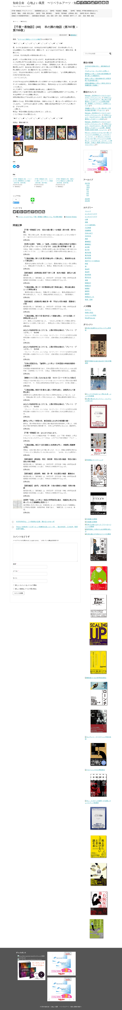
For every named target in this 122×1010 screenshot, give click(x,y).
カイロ (20, 217)
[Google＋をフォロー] (85, 2)
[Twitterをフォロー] (78, 2)
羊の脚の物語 (57, 217)
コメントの (90, 315)
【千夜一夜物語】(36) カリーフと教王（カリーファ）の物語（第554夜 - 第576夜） (43, 181)
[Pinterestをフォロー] (96, 2)
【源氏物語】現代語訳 (38, 16)
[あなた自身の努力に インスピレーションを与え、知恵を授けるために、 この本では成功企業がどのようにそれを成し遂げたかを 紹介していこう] (98, 401)
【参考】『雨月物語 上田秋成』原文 (66, 13)
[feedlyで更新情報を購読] (103, 2)
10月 (88, 187)
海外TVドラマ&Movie (92, 261)
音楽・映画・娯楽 (88, 16)
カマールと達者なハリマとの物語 (29, 39)
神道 (86, 263)
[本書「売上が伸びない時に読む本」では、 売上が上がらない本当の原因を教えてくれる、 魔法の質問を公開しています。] (98, 859)
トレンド (88, 211)
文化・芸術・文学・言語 (54, 16)
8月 (87, 189)
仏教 (86, 219)
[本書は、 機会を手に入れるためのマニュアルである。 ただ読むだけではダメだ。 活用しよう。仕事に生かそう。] (98, 590)
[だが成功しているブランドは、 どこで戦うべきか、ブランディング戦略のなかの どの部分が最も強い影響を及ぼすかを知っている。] (98, 619)
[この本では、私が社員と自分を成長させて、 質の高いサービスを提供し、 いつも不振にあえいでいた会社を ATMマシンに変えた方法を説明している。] (98, 330)
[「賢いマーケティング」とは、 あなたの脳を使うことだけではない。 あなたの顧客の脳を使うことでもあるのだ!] (98, 675)
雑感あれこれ (89, 297)
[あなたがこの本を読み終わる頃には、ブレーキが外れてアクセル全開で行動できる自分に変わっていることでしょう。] (98, 363)
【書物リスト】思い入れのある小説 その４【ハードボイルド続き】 (50, 378)
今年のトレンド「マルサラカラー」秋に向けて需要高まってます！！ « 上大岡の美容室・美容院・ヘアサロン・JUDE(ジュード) (98, 101)
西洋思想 (88, 274)
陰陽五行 (88, 283)
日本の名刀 (89, 233)
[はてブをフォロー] (89, 2)
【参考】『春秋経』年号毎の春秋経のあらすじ (84, 11)
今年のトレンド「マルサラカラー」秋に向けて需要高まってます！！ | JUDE (98, 117)
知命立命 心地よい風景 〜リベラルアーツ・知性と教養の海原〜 (56, 2)
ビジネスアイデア (91, 214)
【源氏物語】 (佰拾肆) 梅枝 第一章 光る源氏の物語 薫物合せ (49, 474)
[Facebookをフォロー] (81, 2)
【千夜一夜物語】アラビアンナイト (21, 11)
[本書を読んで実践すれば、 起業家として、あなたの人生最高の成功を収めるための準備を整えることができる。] (98, 734)
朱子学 (87, 250)
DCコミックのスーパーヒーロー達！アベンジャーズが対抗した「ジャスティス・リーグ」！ (98, 134)
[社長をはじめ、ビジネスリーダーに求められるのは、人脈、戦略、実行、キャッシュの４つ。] (98, 647)
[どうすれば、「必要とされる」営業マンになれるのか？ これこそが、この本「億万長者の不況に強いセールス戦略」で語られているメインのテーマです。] (98, 429)
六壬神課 (88, 228)
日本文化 (88, 236)
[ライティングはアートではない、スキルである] (98, 739)
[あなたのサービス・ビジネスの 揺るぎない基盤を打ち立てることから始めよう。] (98, 526)
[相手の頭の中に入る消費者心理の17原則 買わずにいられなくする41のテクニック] (98, 391)
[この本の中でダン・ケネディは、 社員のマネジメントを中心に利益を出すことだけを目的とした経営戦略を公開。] (98, 358)
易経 (86, 239)
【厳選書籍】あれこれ (41, 11)
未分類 (87, 247)
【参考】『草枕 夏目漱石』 (44, 13)
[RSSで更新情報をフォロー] (107, 2)
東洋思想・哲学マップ (70, 16)
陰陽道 (87, 288)
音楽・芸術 (89, 299)
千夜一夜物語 (38, 217)
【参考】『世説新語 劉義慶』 (58, 11)
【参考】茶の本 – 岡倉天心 (87, 13)
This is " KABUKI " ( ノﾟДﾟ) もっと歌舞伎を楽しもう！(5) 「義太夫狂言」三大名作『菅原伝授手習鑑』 (47, 528)
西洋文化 (88, 277)
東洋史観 (88, 252)
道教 (86, 280)
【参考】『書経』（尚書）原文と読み (22, 13)
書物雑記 (74, 35)
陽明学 (87, 291)
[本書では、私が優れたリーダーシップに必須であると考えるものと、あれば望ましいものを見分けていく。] (98, 534)
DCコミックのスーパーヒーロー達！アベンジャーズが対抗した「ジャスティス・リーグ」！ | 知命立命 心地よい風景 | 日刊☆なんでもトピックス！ (98, 140)
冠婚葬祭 (88, 230)
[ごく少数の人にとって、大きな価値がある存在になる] (94, 460)
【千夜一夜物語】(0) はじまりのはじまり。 (40, 433)
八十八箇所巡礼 (90, 225)
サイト (15, 578)
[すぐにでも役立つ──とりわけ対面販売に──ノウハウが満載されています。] (95, 770)
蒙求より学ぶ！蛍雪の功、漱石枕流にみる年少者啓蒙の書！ (46, 421)
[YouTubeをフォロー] (99, 2)
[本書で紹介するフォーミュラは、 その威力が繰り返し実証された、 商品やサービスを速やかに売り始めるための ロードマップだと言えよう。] (98, 706)
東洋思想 (88, 258)
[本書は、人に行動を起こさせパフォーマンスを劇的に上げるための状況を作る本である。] (98, 516)
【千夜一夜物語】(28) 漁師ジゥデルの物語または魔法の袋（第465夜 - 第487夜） (65, 181)
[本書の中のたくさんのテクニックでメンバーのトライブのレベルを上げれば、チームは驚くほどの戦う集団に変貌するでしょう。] (98, 767)
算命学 (87, 269)
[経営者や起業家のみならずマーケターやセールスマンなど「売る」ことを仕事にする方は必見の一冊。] (98, 457)
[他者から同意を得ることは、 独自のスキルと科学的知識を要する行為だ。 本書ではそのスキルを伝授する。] (98, 798)
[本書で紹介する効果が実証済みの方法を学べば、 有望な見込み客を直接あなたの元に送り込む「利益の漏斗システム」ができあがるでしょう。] (98, 887)
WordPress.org (90, 318)
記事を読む (26, 240)
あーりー (102, 110)
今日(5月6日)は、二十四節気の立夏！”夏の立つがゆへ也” (35, 521)
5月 (87, 195)
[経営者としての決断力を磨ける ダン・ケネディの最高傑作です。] (98, 831)
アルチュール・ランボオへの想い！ (97, 71)
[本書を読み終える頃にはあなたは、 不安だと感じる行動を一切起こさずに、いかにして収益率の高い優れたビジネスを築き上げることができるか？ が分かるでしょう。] (95, 678)
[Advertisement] (97, 35)
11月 (87, 185)
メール (15, 571)
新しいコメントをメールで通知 (26, 585)
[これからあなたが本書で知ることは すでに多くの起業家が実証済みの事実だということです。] (91, 522)
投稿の (89, 312)
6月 (87, 193)
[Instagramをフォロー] (92, 2)
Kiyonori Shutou (71, 217)
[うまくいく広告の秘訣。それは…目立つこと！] (98, 396)
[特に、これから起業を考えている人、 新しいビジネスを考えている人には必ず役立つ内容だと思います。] (98, 488)
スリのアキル (28, 217)
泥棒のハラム (47, 217)
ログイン (88, 310)
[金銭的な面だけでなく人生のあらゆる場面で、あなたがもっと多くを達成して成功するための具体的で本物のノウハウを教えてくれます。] (91, 519)
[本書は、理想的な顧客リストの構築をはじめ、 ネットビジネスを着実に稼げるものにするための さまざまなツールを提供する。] (96, 940)
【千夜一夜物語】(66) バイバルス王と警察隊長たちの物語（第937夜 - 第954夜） (22, 181)
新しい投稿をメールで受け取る (26, 589)
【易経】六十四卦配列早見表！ (20, 16)
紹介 (80, 16)
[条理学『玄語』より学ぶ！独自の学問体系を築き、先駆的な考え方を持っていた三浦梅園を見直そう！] (17, 504)
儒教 (86, 222)
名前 (15, 564)
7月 (87, 191)
